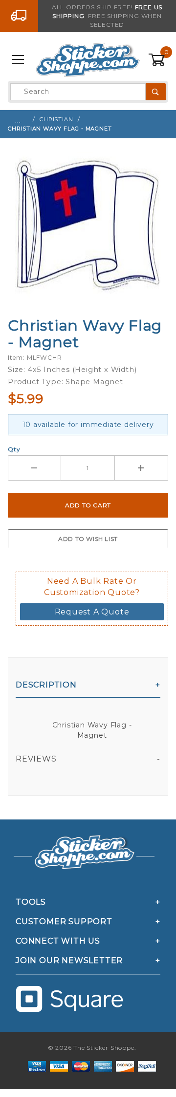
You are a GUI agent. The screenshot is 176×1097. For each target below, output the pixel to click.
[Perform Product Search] (156, 91)
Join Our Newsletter (69, 960)
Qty (14, 449)
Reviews (36, 758)
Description (46, 684)
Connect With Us (58, 941)
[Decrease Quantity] (34, 468)
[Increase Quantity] (141, 468)
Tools (31, 902)
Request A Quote (92, 611)
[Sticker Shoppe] (88, 59)
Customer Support (64, 921)
